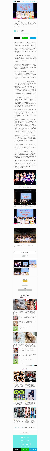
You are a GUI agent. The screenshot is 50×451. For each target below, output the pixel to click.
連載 (30, 1)
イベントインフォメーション (22, 289)
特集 (29, 442)
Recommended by (29, 365)
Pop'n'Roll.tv (25, 292)
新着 (23, 1)
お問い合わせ (27, 446)
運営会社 (22, 446)
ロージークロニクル (25, 285)
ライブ (30, 289)
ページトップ (25, 432)
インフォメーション (25, 252)
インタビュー (34, 1)
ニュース (27, 1)
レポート (26, 442)
